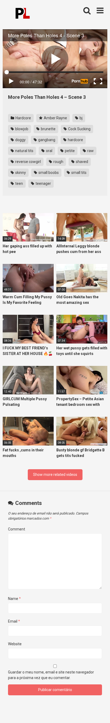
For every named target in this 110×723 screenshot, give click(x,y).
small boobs (48, 172)
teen (18, 183)
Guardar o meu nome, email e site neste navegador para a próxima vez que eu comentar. (51, 675)
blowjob (21, 129)
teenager (43, 183)
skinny (20, 172)
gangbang (46, 140)
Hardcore (23, 118)
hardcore (75, 140)
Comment (16, 529)
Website (15, 644)
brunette (48, 129)
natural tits (23, 151)
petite (69, 151)
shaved (81, 162)
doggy (20, 140)
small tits (78, 172)
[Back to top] (100, 712)
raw (90, 151)
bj (80, 118)
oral (48, 151)
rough (58, 162)
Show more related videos (55, 474)
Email (14, 621)
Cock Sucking (79, 129)
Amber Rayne (55, 118)
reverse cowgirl (27, 162)
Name (14, 599)
